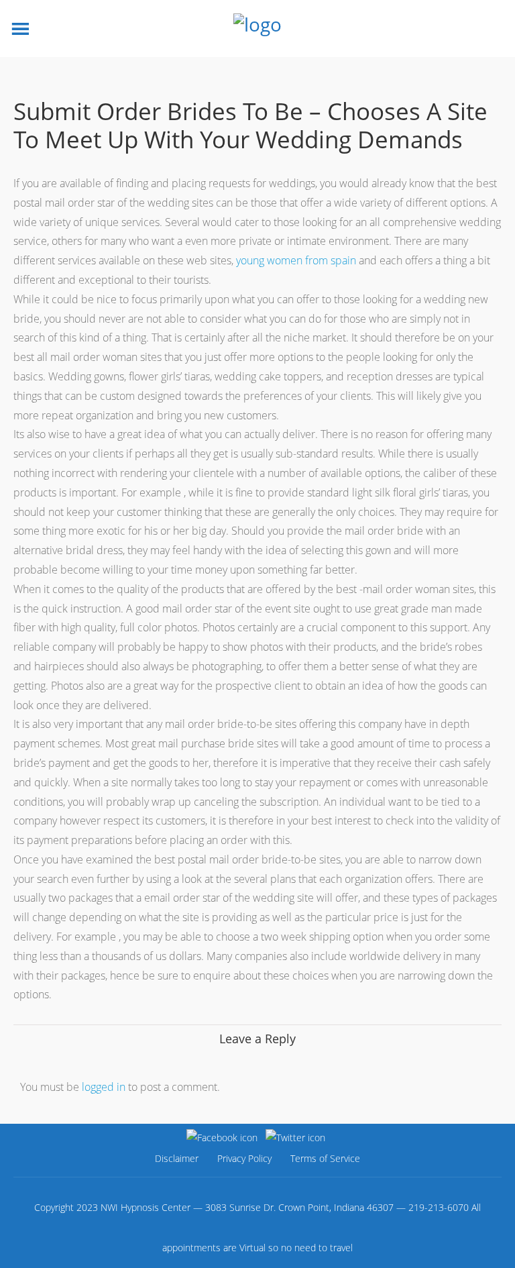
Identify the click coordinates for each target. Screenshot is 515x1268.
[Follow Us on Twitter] (295, 1137)
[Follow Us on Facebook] (222, 1137)
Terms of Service (325, 1158)
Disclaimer (176, 1158)
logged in (103, 1086)
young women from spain (296, 260)
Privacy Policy (244, 1158)
